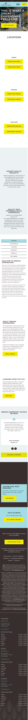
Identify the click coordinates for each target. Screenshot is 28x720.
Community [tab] (13, 250)
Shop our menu (9, 25)
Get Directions (4, 631)
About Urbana (10, 355)
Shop (23, 4)
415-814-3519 (4, 686)
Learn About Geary (13, 67)
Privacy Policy (6, 559)
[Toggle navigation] (17, 4)
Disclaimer (5, 561)
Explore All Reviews (13, 458)
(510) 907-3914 (4, 626)
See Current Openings (13, 523)
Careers (10, 563)
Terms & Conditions (17, 559)
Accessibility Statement (16, 561)
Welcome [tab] (13, 240)
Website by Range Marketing (19, 615)
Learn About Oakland (13, 131)
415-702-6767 (4, 656)
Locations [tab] (13, 246)
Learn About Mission (13, 99)
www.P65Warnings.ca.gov (17, 573)
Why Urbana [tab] (13, 256)
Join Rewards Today (13, 545)
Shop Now (9, 399)
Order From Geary (13, 61)
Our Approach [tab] (13, 243)
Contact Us (16, 563)
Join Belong (10, 501)
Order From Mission (13, 94)
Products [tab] (13, 253)
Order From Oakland (13, 126)
